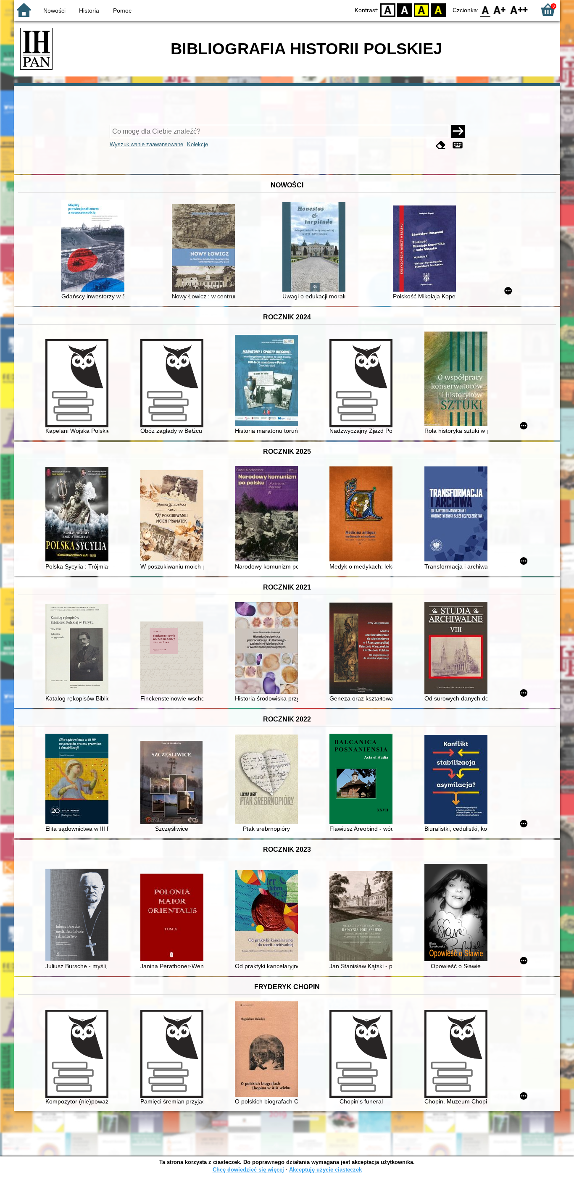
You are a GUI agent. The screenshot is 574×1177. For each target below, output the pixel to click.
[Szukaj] (458, 131)
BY (438, 9)
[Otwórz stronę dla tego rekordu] (95, 246)
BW (404, 9)
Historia (89, 10)
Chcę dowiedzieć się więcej (248, 1169)
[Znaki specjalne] (457, 145)
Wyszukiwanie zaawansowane (146, 144)
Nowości (54, 10)
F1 (500, 9)
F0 (486, 9)
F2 (519, 9)
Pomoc (122, 10)
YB (421, 9)
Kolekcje (197, 144)
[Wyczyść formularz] (441, 145)
